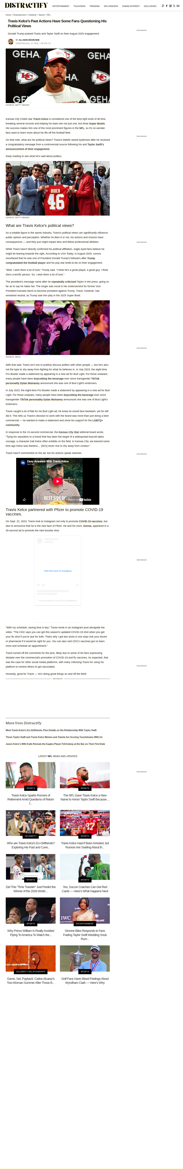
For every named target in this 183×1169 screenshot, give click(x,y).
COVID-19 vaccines (90, 521)
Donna (87, 525)
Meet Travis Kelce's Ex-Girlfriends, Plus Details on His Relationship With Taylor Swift (51, 730)
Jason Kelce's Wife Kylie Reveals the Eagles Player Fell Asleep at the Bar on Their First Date (55, 744)
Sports (42, 15)
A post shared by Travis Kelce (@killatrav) (58, 600)
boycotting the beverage (49, 378)
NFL (49, 15)
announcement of (16, 149)
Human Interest (131, 6)
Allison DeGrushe (29, 40)
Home (8, 15)
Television (79, 6)
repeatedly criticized (63, 281)
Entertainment (60, 6)
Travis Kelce (40, 119)
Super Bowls (97, 123)
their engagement (38, 149)
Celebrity (32, 15)
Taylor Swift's (95, 144)
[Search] (163, 5)
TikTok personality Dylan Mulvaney (41, 399)
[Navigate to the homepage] (26, 5)
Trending (94, 6)
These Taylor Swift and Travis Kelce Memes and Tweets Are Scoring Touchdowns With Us (54, 737)
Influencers (111, 6)
